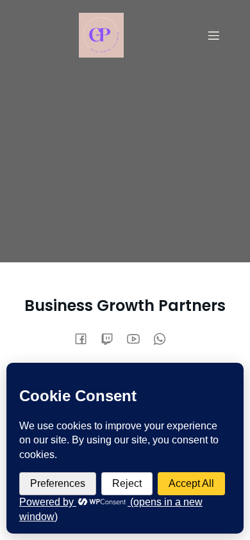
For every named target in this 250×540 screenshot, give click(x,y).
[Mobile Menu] (213, 35)
